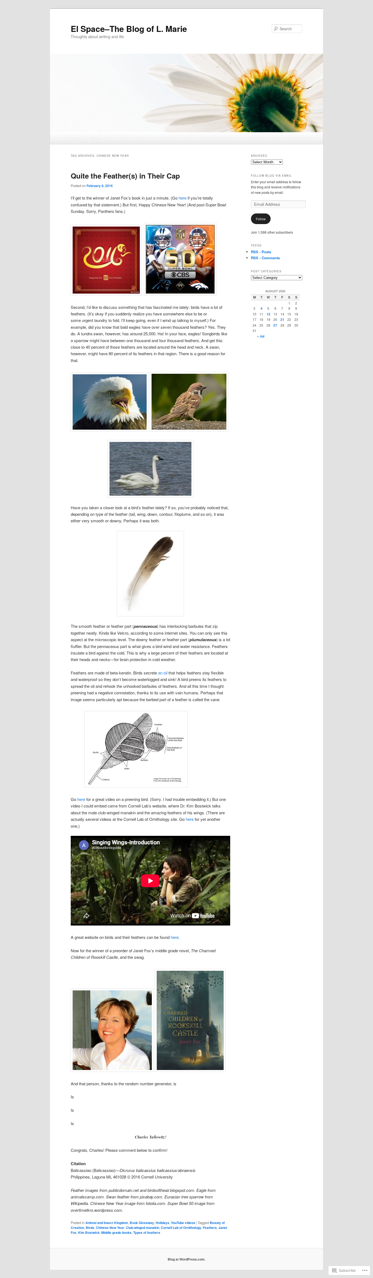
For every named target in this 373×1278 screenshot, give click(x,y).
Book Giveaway (142, 1222)
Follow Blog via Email (271, 175)
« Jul (260, 336)
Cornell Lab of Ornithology (181, 1227)
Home (76, 138)
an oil (163, 673)
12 (268, 314)
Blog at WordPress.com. (186, 1259)
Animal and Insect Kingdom (106, 1222)
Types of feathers (146, 1232)
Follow (261, 218)
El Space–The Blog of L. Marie (129, 28)
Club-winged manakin (142, 1227)
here (183, 198)
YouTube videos (183, 1222)
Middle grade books (116, 1232)
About (94, 138)
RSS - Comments (265, 257)
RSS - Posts (261, 251)
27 (275, 325)
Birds (90, 1227)
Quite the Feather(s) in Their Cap (125, 176)
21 (282, 319)
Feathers (210, 1227)
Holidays (162, 1222)
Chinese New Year (110, 1227)
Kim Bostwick (89, 1232)
